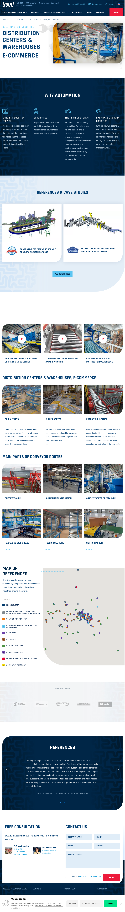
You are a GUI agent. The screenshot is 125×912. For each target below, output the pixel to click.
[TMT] (8, 4)
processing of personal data (90, 876)
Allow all (111, 903)
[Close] (121, 904)
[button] (5, 704)
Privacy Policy (100, 889)
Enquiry (116, 12)
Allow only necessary (91, 903)
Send (112, 877)
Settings (72, 903)
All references (62, 274)
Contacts (37, 889)
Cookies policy (69, 889)
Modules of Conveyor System (15, 889)
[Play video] (21, 338)
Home (5, 19)
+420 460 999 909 (49, 850)
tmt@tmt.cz (46, 853)
